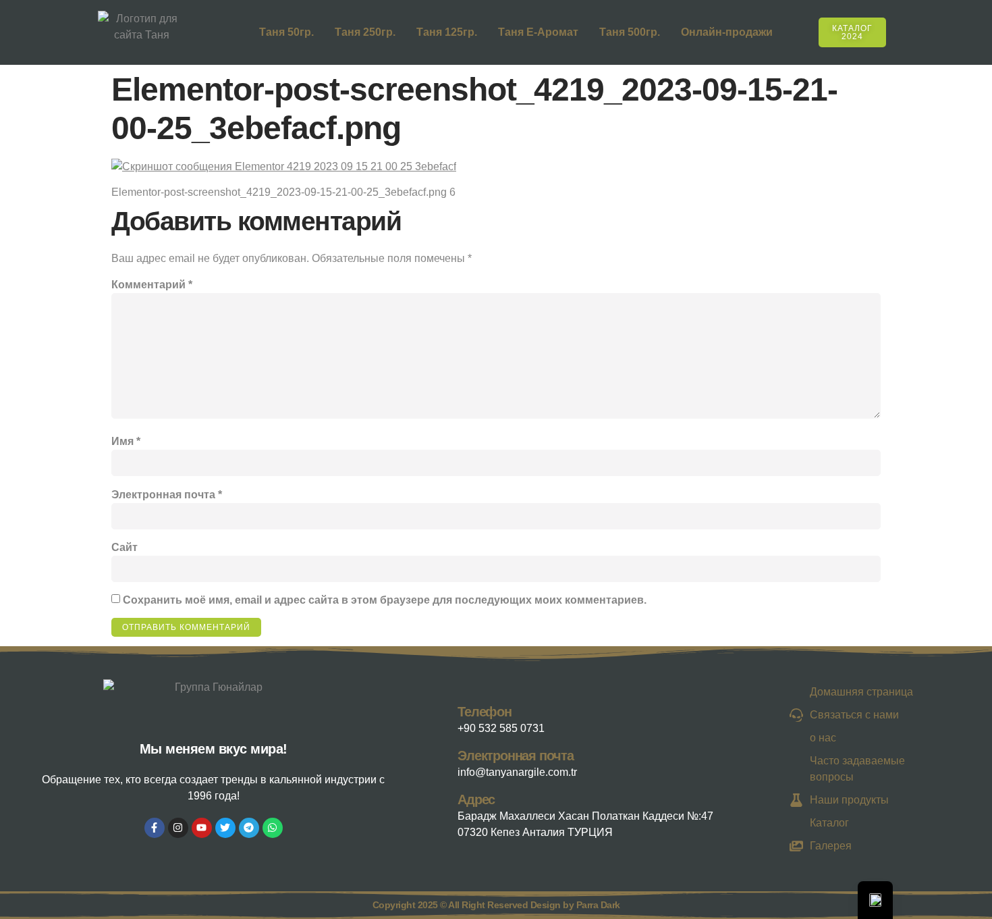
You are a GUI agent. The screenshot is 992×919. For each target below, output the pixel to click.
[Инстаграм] (178, 828)
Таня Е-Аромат (538, 32)
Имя (125, 441)
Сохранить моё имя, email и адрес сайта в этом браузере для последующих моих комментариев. (384, 600)
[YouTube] (202, 828)
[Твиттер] (225, 828)
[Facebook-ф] (154, 828)
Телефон (485, 711)
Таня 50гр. (286, 32)
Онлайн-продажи (727, 32)
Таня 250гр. (365, 32)
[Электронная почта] (444, 761)
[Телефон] (444, 717)
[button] (903, 30)
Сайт (124, 547)
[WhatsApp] (273, 828)
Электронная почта (166, 494)
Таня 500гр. (629, 32)
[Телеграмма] (249, 828)
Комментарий (151, 284)
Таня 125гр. (446, 32)
